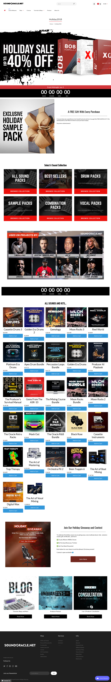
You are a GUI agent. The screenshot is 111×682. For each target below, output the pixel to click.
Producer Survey (79, 645)
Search (77, 640)
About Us (78, 643)
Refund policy (79, 658)
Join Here (83, 559)
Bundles (42, 654)
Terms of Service (79, 656)
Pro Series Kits (43, 645)
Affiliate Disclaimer (80, 647)
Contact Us (6, 680)
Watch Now (56, 616)
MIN (59, 96)
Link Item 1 (60, 640)
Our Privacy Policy (80, 649)
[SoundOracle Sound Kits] (13, 4)
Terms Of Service (79, 652)
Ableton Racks (43, 656)
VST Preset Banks (44, 652)
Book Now (90, 616)
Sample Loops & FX (44, 647)
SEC (67, 96)
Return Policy (79, 654)
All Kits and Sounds (44, 640)
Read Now (20, 616)
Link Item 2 (60, 643)
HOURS (51, 96)
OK (54, 673)
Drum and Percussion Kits (46, 643)
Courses (42, 649)
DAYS (44, 96)
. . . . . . (59, 645)
